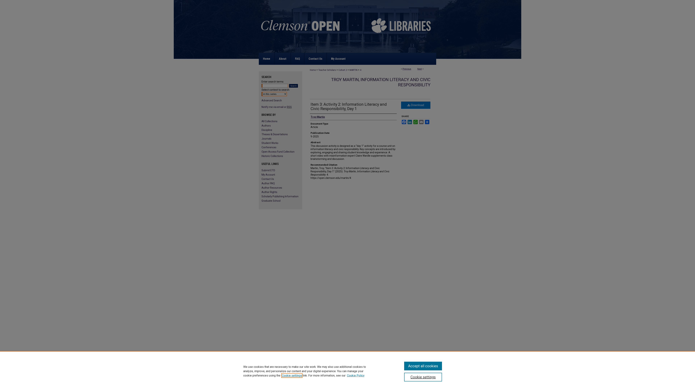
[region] (347, 371)
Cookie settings (292, 375)
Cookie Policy (356, 375)
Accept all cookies (423, 366)
